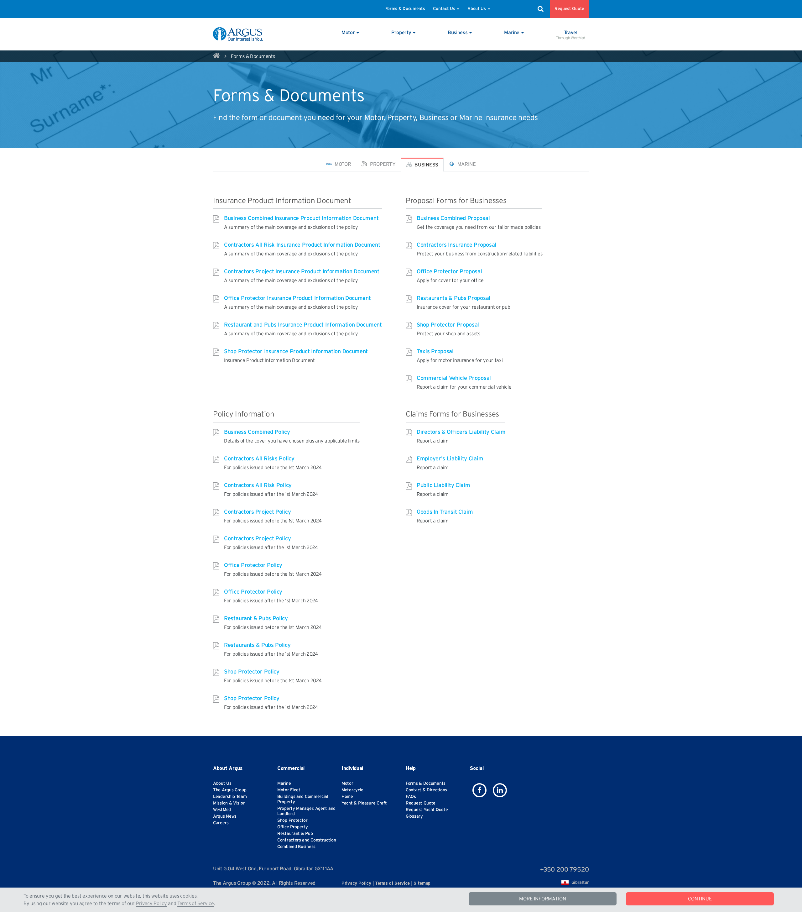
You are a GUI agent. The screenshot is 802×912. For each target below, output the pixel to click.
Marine (284, 783)
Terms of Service (195, 903)
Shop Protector (292, 820)
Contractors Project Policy (257, 512)
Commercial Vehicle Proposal (454, 378)
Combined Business (296, 847)
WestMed (222, 810)
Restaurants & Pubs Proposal (453, 298)
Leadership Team (230, 796)
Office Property (292, 827)
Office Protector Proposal (449, 272)
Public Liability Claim (443, 485)
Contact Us (444, 9)
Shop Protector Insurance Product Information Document (296, 351)
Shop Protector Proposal (448, 325)
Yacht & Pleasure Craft (364, 803)
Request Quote (569, 9)
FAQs (411, 796)
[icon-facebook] (479, 790)
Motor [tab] (342, 164)
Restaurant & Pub (295, 833)
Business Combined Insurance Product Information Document (301, 218)
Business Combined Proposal (453, 218)
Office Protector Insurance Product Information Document (297, 298)
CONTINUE (700, 898)
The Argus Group (230, 790)
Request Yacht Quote (427, 810)
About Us (477, 9)
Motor (347, 783)
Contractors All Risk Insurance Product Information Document (302, 245)
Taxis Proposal (435, 351)
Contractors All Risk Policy (258, 485)
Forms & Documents (405, 9)
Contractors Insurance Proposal (456, 245)
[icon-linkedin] (500, 790)
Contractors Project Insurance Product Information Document (301, 272)
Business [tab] (426, 164)
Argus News (225, 816)
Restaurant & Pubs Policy (256, 618)
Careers (221, 823)
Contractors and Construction (306, 840)
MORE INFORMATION (542, 898)
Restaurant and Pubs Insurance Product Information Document (303, 325)
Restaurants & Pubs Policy (257, 645)
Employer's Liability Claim (450, 459)
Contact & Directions (426, 790)
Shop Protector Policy (251, 672)
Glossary (414, 816)
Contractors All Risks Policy (259, 459)
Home (347, 796)
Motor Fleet (288, 790)
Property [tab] (382, 164)
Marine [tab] (466, 164)
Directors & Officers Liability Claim (461, 432)
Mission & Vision (229, 803)
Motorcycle (352, 790)
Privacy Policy (151, 903)
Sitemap (422, 883)
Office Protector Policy (253, 565)
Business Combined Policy (257, 432)
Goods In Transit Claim (445, 512)
